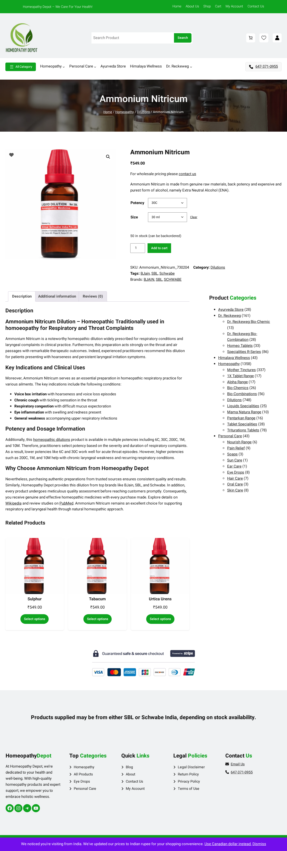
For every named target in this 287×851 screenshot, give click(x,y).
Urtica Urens (160, 599)
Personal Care (85, 788)
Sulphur (35, 599)
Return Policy (188, 774)
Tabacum (97, 599)
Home (107, 112)
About (130, 774)
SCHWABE (173, 279)
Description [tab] (22, 296)
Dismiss (259, 844)
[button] (108, 157)
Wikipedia (13, 503)
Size (134, 217)
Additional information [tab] (57, 296)
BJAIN (149, 279)
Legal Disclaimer (191, 767)
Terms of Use (188, 788)
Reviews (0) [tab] (93, 296)
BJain (145, 273)
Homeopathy (124, 112)
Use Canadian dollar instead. (228, 844)
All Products (83, 774)
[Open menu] (20, 67)
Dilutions (143, 112)
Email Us (238, 764)
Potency (137, 203)
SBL (154, 273)
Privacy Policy (189, 781)
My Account (135, 788)
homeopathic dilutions (51, 439)
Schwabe (167, 273)
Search (183, 37)
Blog (129, 767)
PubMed (66, 503)
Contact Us (134, 781)
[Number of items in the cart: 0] (250, 38)
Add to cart (159, 248)
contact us (187, 174)
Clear (193, 217)
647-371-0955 (266, 66)
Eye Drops (82, 781)
